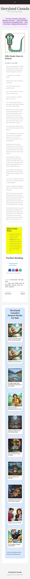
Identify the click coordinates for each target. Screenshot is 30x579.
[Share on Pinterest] (16, 271)
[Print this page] (20, 271)
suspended (11, 286)
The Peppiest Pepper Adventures (14, 545)
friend (20, 283)
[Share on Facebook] (9, 271)
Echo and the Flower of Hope (14, 454)
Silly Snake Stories (13, 263)
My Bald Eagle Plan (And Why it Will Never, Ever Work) (15, 385)
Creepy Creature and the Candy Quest (14, 431)
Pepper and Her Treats (14, 522)
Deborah (8, 63)
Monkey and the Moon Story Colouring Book (15, 339)
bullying (16, 283)
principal (14, 285)
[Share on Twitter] (13, 271)
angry (9, 283)
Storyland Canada (15, 9)
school (18, 285)
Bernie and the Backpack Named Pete (15, 408)
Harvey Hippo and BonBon (13, 477)
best (13, 283)
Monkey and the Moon (15, 361)
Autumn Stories (12, 265)
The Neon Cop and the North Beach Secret (15, 500)
